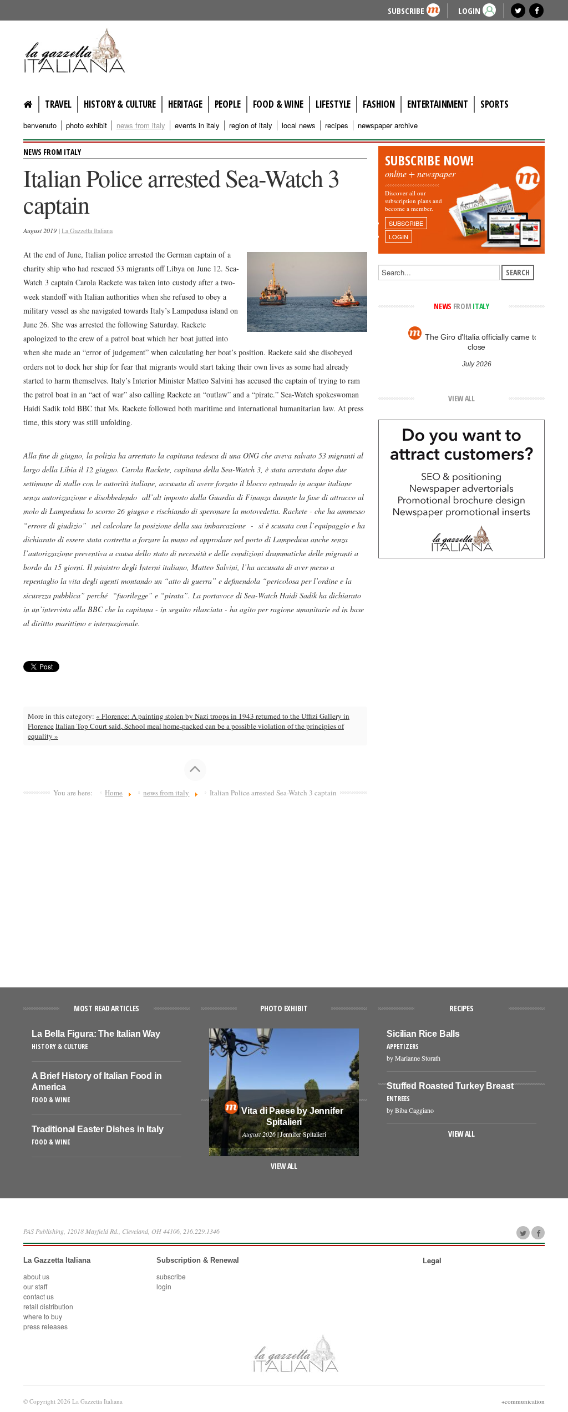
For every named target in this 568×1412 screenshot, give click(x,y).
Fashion (379, 104)
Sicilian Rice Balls (423, 1033)
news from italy (140, 125)
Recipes (336, 125)
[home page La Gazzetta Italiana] (295, 1353)
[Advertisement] (195, 887)
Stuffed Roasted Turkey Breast (450, 1086)
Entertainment (437, 104)
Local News (299, 125)
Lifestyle (333, 104)
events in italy (197, 125)
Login (163, 1286)
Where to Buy (42, 1316)
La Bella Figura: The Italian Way (96, 1033)
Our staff (35, 1286)
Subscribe (406, 10)
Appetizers (403, 1046)
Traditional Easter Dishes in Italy (98, 1129)
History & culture (120, 104)
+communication (523, 1401)
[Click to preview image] (307, 291)
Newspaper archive (388, 125)
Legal (432, 1260)
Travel (58, 104)
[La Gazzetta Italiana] (78, 52)
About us (36, 1276)
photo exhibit (86, 125)
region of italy (250, 125)
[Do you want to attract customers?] (461, 488)
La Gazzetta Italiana (87, 230)
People (228, 104)
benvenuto (40, 125)
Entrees (398, 1098)
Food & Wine (278, 104)
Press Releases (45, 1326)
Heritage (185, 104)
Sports (494, 104)
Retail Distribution (48, 1306)
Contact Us (38, 1296)
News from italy (52, 152)
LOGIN (469, 10)
